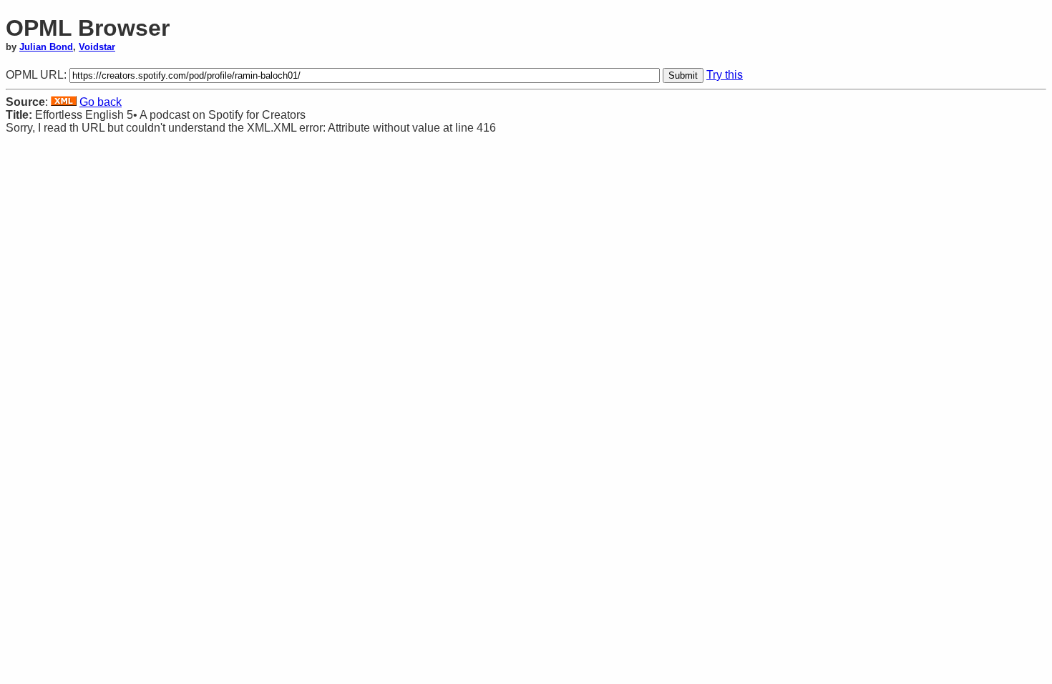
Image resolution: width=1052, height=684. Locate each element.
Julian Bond (46, 46)
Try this (724, 75)
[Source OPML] (64, 102)
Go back (100, 102)
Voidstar (97, 46)
